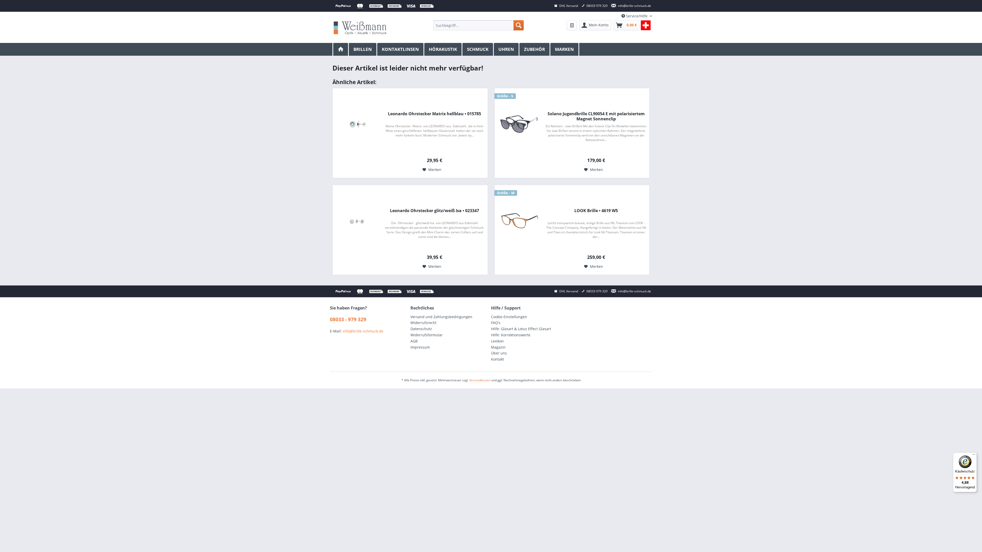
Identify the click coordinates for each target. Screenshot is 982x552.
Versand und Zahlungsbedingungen (441, 316)
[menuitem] (478, 25)
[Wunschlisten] (572, 25)
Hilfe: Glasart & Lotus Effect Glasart (521, 328)
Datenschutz (421, 328)
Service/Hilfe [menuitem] (637, 16)
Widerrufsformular (426, 334)
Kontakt (497, 359)
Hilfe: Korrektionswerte (510, 334)
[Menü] (974, 456)
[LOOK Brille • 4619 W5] (519, 220)
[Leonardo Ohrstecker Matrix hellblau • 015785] (357, 124)
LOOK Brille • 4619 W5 (596, 210)
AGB (414, 341)
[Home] (340, 49)
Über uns (499, 353)
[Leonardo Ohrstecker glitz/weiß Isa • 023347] (357, 220)
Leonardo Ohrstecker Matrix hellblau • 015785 (434, 114)
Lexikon (497, 341)
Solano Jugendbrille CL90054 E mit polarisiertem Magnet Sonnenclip (596, 116)
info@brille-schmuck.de (363, 331)
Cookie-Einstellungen (509, 316)
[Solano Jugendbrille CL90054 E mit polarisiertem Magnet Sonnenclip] (519, 124)
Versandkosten (479, 380)
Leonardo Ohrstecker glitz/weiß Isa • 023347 (434, 210)
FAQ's (495, 322)
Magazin (498, 347)
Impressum (420, 347)
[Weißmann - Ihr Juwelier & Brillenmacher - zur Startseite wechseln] (360, 27)
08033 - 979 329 (348, 319)
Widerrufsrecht (423, 322)
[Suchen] (519, 25)
